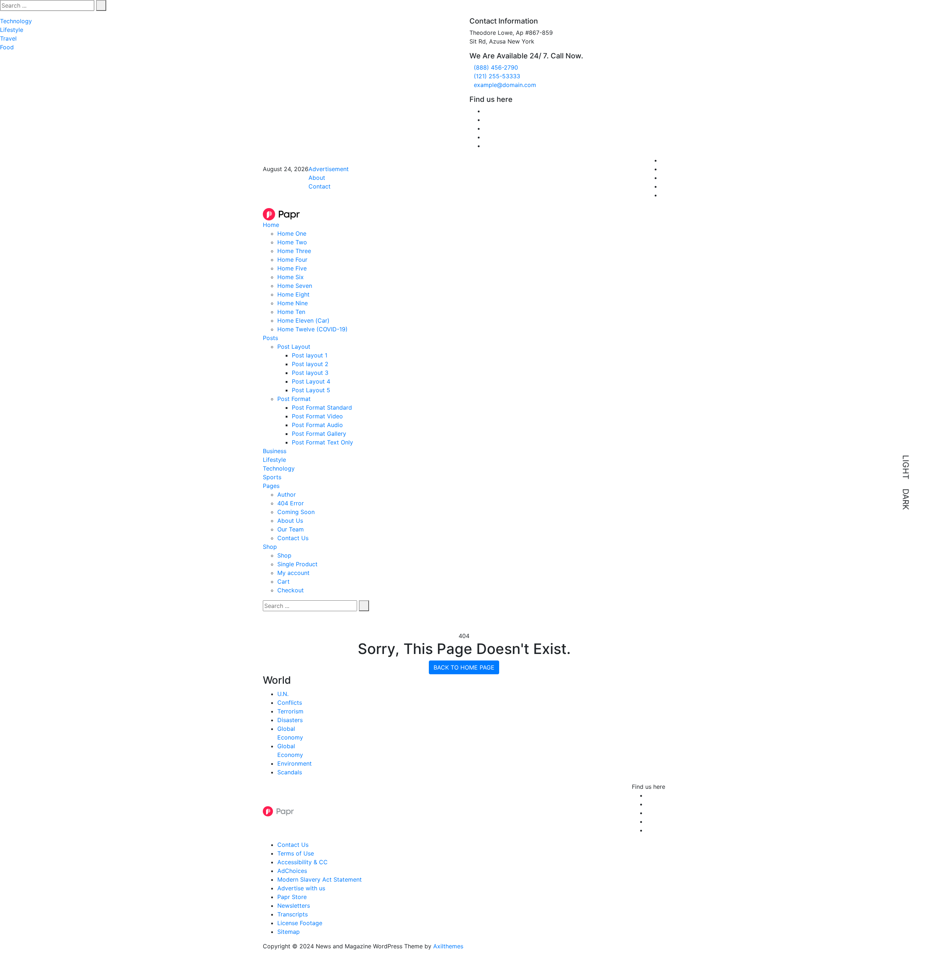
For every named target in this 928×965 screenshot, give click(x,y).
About (316, 177)
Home (271, 224)
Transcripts (292, 914)
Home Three (294, 250)
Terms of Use (295, 853)
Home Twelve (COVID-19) (312, 329)
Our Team (290, 529)
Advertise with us (301, 888)
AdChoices (292, 870)
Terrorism (290, 711)
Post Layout (293, 346)
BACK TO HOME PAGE (464, 667)
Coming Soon (296, 511)
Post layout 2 (310, 364)
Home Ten (291, 311)
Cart (283, 581)
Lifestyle (11, 29)
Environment (294, 763)
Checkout (290, 590)
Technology (16, 21)
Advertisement (328, 169)
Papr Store (292, 896)
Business (274, 451)
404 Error (290, 503)
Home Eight (293, 294)
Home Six (290, 277)
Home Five (292, 268)
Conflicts (289, 702)
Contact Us (292, 538)
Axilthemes (448, 946)
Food (7, 47)
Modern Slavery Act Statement (319, 879)
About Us (290, 520)
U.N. (283, 693)
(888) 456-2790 (496, 67)
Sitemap (288, 931)
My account (293, 572)
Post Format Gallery (319, 433)
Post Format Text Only (322, 442)
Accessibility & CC (302, 862)
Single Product (297, 564)
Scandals (289, 772)
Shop (270, 546)
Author (286, 494)
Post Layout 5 (311, 390)
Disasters (290, 720)
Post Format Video (317, 416)
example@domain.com (505, 84)
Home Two (292, 242)
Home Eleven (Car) (303, 320)
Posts (270, 337)
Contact (319, 186)
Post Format (294, 398)
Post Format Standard (322, 407)
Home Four (292, 259)
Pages (271, 485)
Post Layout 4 (311, 381)
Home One (291, 233)
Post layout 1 (309, 355)
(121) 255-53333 (497, 76)
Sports (272, 477)
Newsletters (293, 905)
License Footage (299, 923)
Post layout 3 (310, 372)
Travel (8, 38)
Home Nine (292, 303)
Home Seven (294, 285)
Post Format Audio (317, 424)
